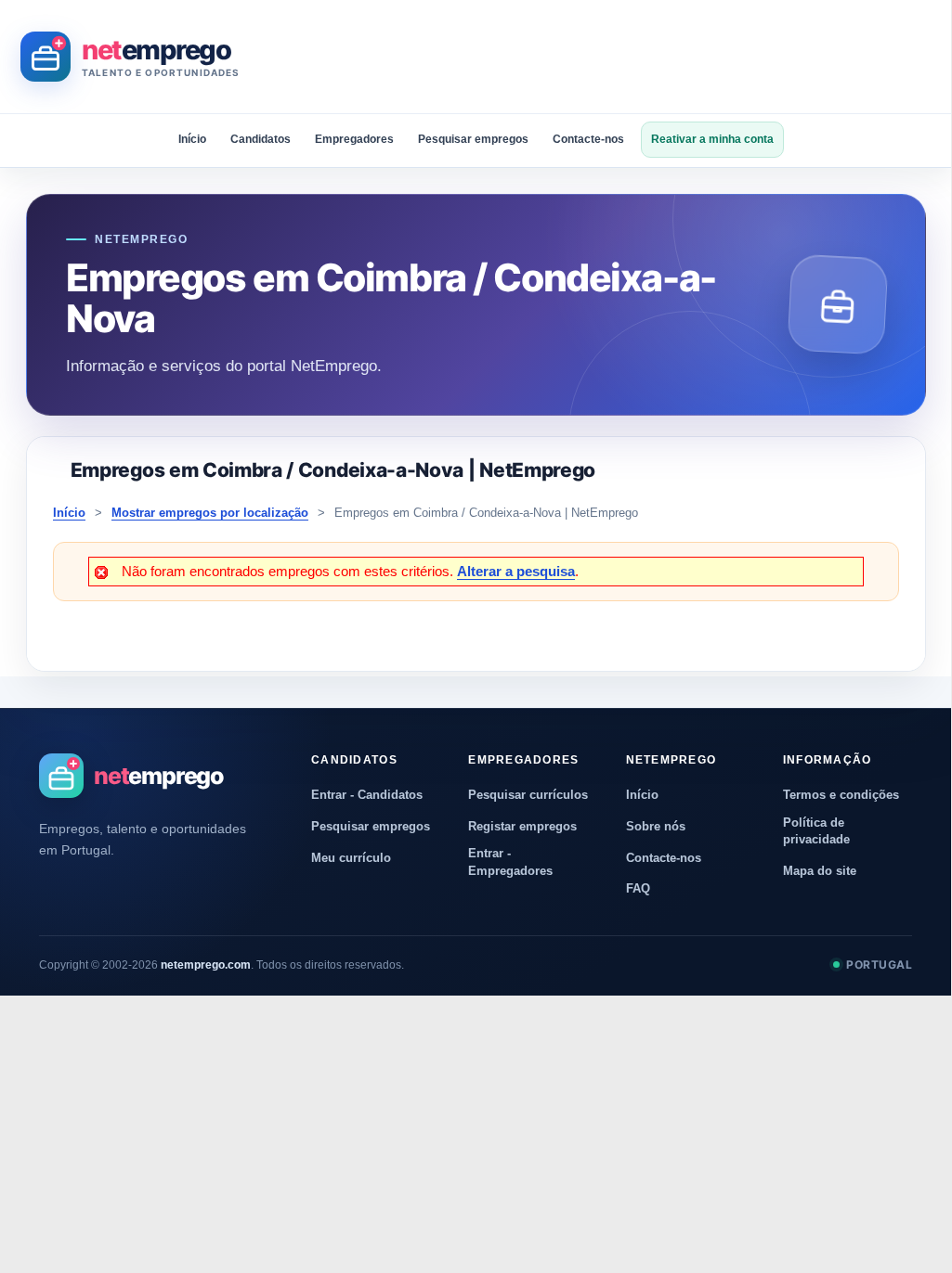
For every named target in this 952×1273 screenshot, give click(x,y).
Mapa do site (819, 871)
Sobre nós (655, 826)
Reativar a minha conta (712, 139)
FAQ (638, 888)
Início (192, 139)
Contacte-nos (588, 139)
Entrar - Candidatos (367, 795)
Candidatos (260, 139)
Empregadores (354, 139)
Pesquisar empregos (473, 139)
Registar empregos (522, 826)
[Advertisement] (596, 56)
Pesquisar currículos (528, 795)
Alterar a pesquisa (516, 571)
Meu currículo (351, 858)
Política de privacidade (816, 831)
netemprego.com (206, 964)
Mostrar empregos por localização (209, 513)
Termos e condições (841, 795)
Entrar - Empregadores (510, 861)
